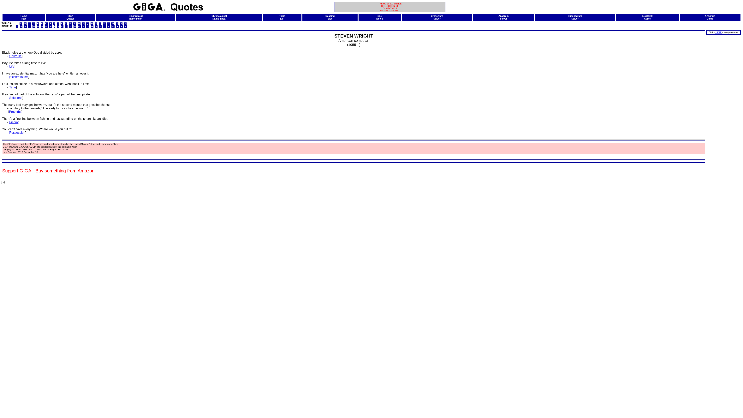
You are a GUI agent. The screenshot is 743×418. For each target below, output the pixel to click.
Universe (15, 56)
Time (12, 87)
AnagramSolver (503, 17)
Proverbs (15, 111)
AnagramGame (710, 17)
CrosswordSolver (437, 17)
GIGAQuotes (70, 17)
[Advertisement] (722, 93)
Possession (17, 132)
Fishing (14, 122)
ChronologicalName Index (219, 17)
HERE (718, 32)
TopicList (282, 17)
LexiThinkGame (647, 17)
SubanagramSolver (575, 17)
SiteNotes (379, 17)
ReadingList (330, 17)
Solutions (15, 97)
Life (11, 66)
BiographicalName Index (136, 17)
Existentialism (18, 77)
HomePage (24, 17)
